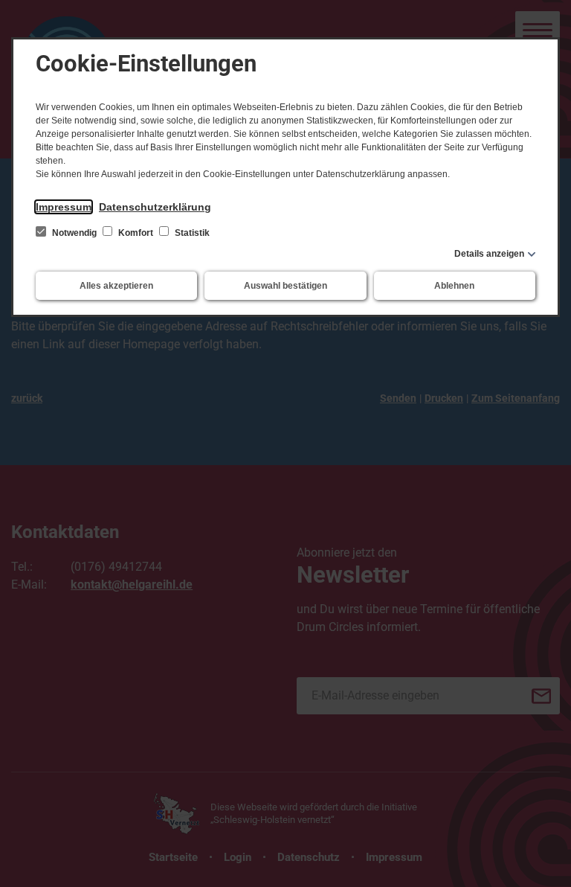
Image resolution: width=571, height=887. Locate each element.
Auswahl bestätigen (285, 286)
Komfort (135, 233)
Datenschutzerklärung (155, 207)
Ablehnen (454, 286)
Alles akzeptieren (116, 286)
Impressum (63, 207)
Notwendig (74, 233)
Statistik (191, 233)
